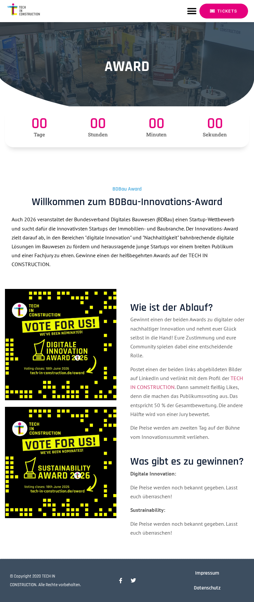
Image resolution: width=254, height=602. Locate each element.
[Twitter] (133, 580)
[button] (191, 11)
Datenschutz (207, 587)
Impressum (207, 573)
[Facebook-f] (120, 580)
